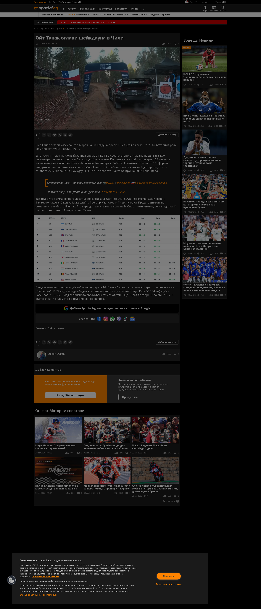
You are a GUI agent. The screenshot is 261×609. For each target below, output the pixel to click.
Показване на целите (168, 584)
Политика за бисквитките (45, 576)
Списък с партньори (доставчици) (38, 594)
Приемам (168, 576)
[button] (11, 580)
